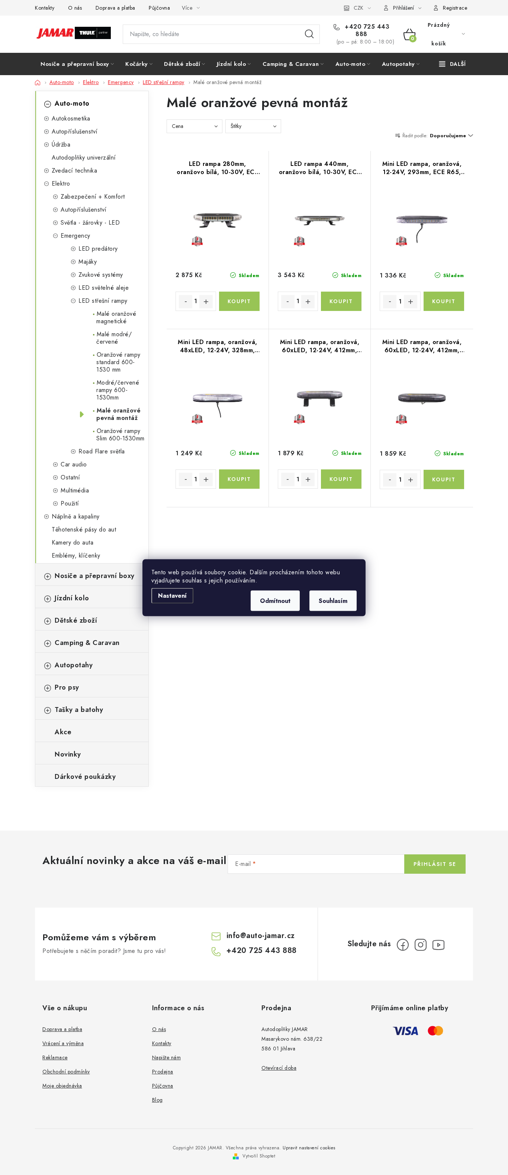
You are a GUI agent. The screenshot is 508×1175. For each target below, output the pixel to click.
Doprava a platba (115, 8)
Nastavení (172, 595)
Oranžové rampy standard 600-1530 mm (117, 362)
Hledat (309, 34)
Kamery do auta (72, 542)
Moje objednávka (62, 1085)
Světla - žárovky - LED (90, 222)
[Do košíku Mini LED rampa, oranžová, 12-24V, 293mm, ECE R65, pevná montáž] (444, 301)
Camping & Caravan (87, 643)
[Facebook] (403, 945)
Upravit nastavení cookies (309, 1147)
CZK (358, 8)
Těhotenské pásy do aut (84, 529)
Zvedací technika (74, 170)
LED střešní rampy (103, 300)
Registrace (455, 8)
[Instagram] (421, 945)
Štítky (236, 126)
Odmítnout (275, 600)
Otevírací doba (278, 1068)
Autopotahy (74, 665)
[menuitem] (77, 64)
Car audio (74, 464)
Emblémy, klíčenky (76, 555)
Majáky (87, 261)
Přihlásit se (435, 864)
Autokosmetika (71, 118)
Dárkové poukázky (85, 776)
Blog (157, 1100)
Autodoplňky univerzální (84, 157)
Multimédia (75, 490)
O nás (75, 8)
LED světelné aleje (103, 287)
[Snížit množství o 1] (185, 301)
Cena (177, 126)
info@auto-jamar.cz (260, 935)
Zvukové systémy (100, 274)
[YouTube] (438, 945)
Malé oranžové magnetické (115, 317)
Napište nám (166, 1057)
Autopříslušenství (75, 131)
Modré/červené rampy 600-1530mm (116, 390)
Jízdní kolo (72, 598)
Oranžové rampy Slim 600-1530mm (119, 435)
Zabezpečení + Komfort (93, 196)
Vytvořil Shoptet (258, 1156)
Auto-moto (72, 103)
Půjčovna (159, 8)
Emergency (75, 235)
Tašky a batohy (79, 710)
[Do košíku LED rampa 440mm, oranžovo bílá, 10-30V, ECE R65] (341, 301)
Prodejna (162, 1071)
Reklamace (55, 1057)
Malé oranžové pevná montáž (117, 414)
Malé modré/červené (113, 338)
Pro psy (67, 687)
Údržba (61, 144)
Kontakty (44, 8)
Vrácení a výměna (63, 1043)
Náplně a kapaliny (76, 516)
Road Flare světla (101, 451)
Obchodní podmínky (66, 1071)
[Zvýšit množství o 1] (206, 301)
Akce (63, 732)
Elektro (61, 183)
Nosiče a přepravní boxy (95, 576)
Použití (70, 503)
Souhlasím (333, 600)
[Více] (452, 64)
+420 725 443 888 (366, 30)
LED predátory (98, 248)
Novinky (68, 754)
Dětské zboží (76, 620)
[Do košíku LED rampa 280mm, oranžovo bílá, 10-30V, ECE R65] (239, 301)
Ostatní (70, 477)
